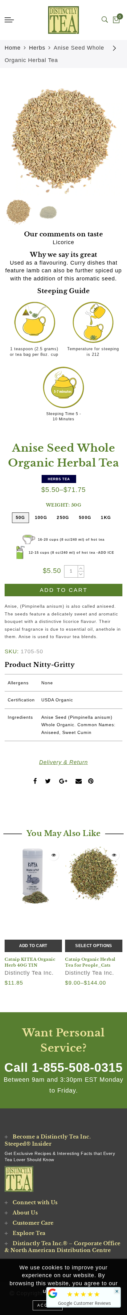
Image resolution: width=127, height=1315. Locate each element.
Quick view (53, 855)
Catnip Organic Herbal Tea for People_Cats (90, 962)
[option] (63, 138)
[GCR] (52, 1293)
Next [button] (103, 142)
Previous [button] (15, 142)
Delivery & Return (63, 762)
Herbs (37, 48)
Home (13, 48)
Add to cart (33, 945)
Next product (114, 48)
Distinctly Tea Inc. (29, 973)
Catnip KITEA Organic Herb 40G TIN (30, 962)
